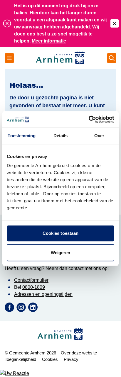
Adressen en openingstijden (43, 294)
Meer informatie (49, 40)
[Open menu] (9, 58)
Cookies (50, 359)
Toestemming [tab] (22, 135)
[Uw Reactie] (60, 373)
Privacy (71, 359)
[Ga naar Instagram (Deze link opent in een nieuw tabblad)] (21, 307)
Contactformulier (31, 280)
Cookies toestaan (61, 233)
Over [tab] (99, 135)
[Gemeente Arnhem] (60, 58)
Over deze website (79, 352)
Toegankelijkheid (20, 359)
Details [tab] (60, 135)
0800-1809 (33, 287)
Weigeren (60, 252)
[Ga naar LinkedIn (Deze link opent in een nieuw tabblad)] (33, 307)
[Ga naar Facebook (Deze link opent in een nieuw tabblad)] (9, 307)
